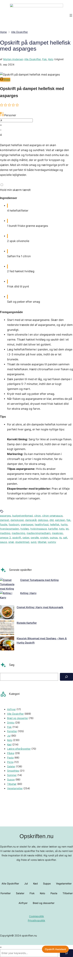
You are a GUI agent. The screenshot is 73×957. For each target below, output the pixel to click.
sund (33, 541)
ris (60, 537)
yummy (52, 541)
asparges (5, 515)
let (67, 528)
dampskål (30, 519)
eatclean (60, 519)
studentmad (22, 541)
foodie (3, 524)
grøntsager (27, 524)
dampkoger (17, 519)
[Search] (66, 677)
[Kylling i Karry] (9, 598)
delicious (43, 519)
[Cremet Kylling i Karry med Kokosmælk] (7, 613)
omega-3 (5, 537)
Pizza (10, 761)
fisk (68, 519)
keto (61, 528)
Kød (9, 744)
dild (51, 519)
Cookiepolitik (36, 916)
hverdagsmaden (9, 528)
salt (65, 537)
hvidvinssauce (38, 528)
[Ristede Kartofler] (7, 628)
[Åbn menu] (71, 15)
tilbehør (42, 541)
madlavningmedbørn (38, 533)
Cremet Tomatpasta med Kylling (39, 579)
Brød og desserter (17, 718)
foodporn (14, 524)
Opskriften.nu (36, 836)
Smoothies (13, 770)
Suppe (11, 779)
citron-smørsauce (52, 515)
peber (26, 537)
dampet (4, 519)
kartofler (53, 528)
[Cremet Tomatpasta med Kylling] (9, 584)
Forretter (12, 731)
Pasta (10, 757)
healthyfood (42, 524)
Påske (10, 753)
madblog (5, 533)
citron (37, 515)
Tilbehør (11, 783)
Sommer (12, 775)
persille (35, 537)
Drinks (10, 722)
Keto (50, 59)
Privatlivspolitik (36, 920)
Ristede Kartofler (27, 622)
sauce (3, 541)
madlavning (18, 533)
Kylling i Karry (28, 593)
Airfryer (11, 709)
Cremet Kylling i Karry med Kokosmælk (40, 607)
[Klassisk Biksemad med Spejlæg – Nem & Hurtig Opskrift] (7, 644)
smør (11, 541)
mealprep (57, 533)
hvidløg (24, 528)
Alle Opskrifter (32, 59)
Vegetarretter (15, 788)
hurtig (64, 524)
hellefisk (54, 524)
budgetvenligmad (22, 515)
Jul (8, 735)
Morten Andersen (13, 59)
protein (44, 537)
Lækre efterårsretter (19, 748)
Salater (11, 766)
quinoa (54, 537)
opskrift (16, 537)
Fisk (44, 59)
